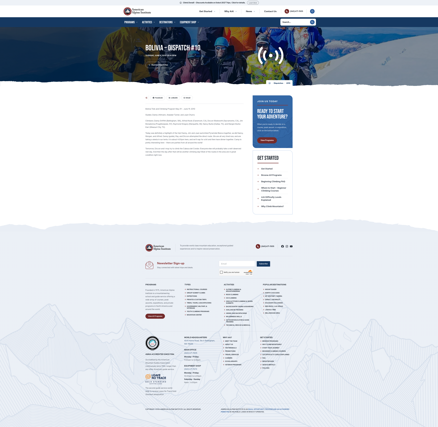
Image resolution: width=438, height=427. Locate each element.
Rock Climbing (232, 294)
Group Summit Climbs (196, 293)
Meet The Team (231, 341)
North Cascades (272, 293)
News (249, 11)
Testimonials (231, 348)
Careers (228, 358)
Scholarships (231, 361)
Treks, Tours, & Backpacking (199, 303)
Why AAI (229, 11)
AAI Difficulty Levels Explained (275, 354)
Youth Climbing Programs (198, 311)
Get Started (205, 11)
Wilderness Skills (234, 316)
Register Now (268, 361)
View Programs (267, 140)
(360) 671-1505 (296, 11)
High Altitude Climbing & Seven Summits (239, 302)
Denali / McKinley (272, 299)
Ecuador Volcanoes (274, 303)
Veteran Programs (233, 365)
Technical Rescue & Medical (238, 325)
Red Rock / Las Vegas (274, 306)
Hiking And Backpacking (236, 313)
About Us (229, 344)
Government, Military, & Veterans (197, 307)
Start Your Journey (270, 348)
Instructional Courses (197, 289)
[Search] (312, 22)
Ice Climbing (231, 298)
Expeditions (192, 296)
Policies (265, 368)
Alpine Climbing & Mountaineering (233, 290)
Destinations (166, 22)
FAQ (263, 358)
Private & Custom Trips (196, 299)
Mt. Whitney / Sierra (273, 296)
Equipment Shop (188, 22)
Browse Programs (270, 341)
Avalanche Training (234, 310)
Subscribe (263, 264)
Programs (129, 22)
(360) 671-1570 (190, 369)
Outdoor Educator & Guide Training (237, 321)
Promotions (230, 351)
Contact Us (270, 11)
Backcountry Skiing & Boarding (239, 306)
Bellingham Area (272, 313)
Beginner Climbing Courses (274, 351)
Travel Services (232, 354)
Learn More (253, 3)
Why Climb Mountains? (272, 344)
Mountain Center (194, 315)
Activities (147, 22)
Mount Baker (270, 289)
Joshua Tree (270, 310)
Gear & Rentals (268, 365)
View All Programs (155, 316)
